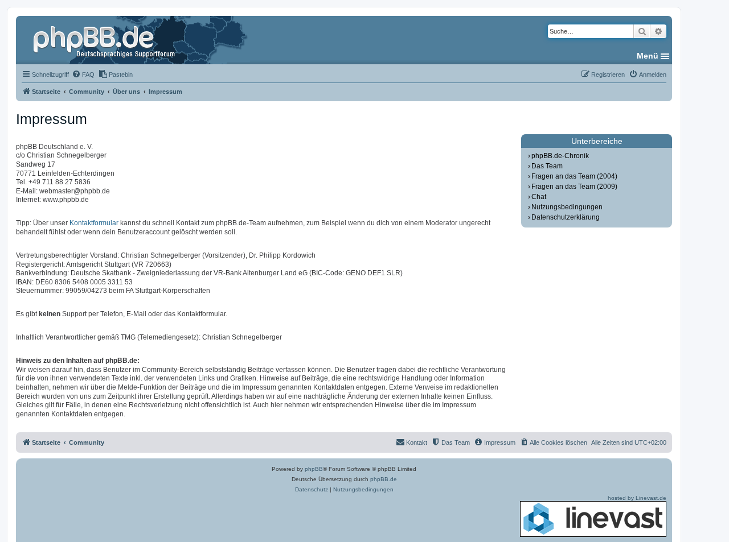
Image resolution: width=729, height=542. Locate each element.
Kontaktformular (93, 223)
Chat (538, 197)
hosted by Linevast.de (637, 498)
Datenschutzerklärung (565, 217)
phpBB (314, 469)
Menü (647, 55)
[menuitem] (83, 74)
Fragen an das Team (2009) (574, 187)
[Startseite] (105, 40)
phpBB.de (383, 479)
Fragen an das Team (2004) (574, 176)
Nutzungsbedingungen (567, 207)
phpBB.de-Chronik (560, 156)
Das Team (547, 166)
